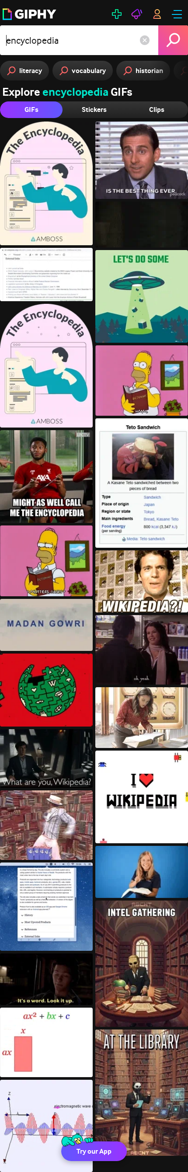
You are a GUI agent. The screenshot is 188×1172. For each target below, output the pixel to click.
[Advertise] (137, 14)
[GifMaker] (116, 14)
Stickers (94, 109)
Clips (156, 109)
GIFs (31, 109)
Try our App (94, 1151)
